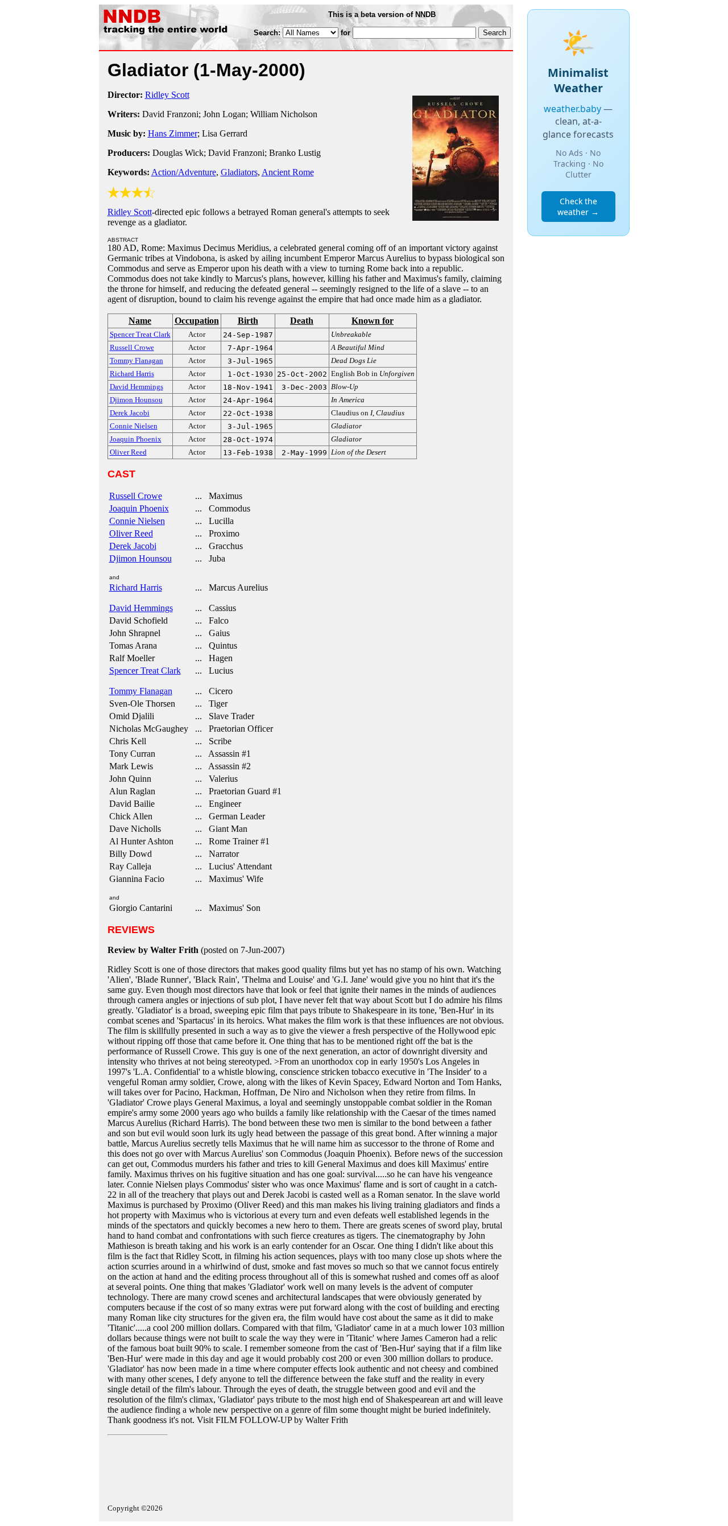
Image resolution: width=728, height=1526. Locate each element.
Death (301, 320)
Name (140, 320)
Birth (248, 320)
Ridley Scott (167, 95)
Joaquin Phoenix (139, 508)
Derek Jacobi (132, 546)
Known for (372, 320)
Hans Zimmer (172, 133)
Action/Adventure (183, 172)
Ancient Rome (288, 172)
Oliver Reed (131, 533)
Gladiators (239, 172)
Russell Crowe (135, 496)
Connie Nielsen (137, 521)
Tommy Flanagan (140, 691)
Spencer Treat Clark (145, 670)
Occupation (197, 320)
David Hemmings (141, 608)
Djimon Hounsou (140, 558)
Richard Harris (135, 587)
